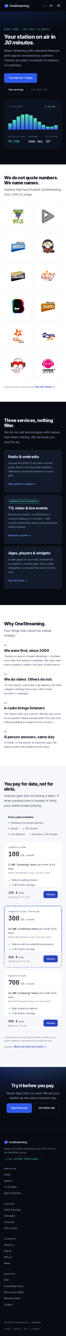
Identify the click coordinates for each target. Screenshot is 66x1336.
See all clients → (45, 386)
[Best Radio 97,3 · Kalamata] (18, 306)
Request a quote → (19, 535)
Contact (8, 1304)
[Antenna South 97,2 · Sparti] (18, 216)
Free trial (9, 1221)
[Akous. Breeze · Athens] (18, 246)
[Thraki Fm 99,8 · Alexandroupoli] (48, 336)
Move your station (14, 1292)
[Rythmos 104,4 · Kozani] (18, 336)
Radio (7, 1174)
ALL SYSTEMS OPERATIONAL (24, 1159)
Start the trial (19, 1108)
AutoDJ (8, 1180)
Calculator (9, 1215)
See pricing (16, 89)
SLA (26, 1328)
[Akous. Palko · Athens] (48, 306)
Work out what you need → (30, 1046)
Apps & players (12, 1192)
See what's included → (22, 484)
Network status (12, 1298)
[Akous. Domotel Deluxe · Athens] (18, 276)
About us (9, 1244)
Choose (50, 894)
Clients (8, 1250)
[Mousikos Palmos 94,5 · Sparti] (48, 246)
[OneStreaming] (16, 6)
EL (44, 5)
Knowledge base (13, 1285)
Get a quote (10, 1228)
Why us (8, 1257)
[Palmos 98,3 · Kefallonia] (18, 366)
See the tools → (17, 580)
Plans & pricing (12, 1209)
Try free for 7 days (20, 77)
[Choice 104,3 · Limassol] (48, 366)
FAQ (6, 1279)
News (7, 1263)
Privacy (17, 1328)
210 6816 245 (39, 89)
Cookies (35, 1328)
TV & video (10, 1186)
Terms (7, 1328)
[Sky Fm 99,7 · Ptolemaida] (48, 276)
